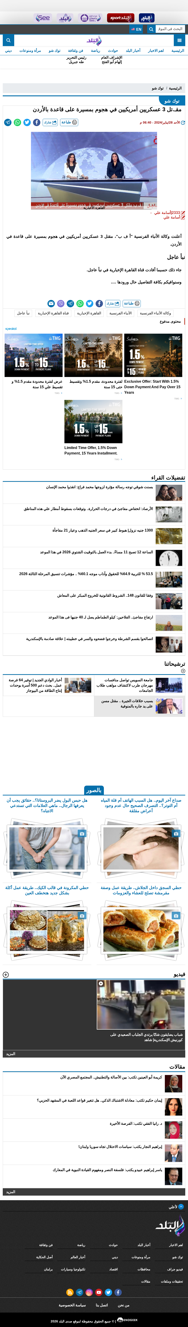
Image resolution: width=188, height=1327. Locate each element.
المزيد (10, 1054)
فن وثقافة (75, 51)
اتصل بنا (102, 1305)
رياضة (95, 51)
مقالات (145, 1281)
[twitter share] (27, 122)
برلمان (48, 1269)
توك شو (54, 51)
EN (138, 29)
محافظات (144, 1269)
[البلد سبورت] (120, 17)
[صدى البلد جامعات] (90, 17)
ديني (8, 51)
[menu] (179, 40)
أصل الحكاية (44, 1257)
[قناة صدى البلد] (147, 17)
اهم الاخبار (156, 51)
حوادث (113, 51)
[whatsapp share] (17, 122)
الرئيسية (177, 51)
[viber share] (60, 303)
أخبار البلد (133, 51)
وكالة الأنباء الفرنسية (155, 313)
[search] (8, 40)
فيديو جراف (175, 1269)
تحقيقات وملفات (172, 1281)
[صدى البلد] (93, 40)
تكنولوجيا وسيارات (73, 1269)
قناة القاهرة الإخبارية (53, 313)
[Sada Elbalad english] (42, 17)
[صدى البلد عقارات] (65, 17)
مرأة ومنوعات (30, 51)
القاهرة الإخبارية (89, 313)
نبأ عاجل (23, 313)
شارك (48, 122)
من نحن (124, 1305)
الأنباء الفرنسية (120, 313)
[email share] (7, 122)
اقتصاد (113, 1269)
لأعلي (173, 1207)
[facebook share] (36, 122)
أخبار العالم (78, 1257)
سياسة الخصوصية (72, 1305)
